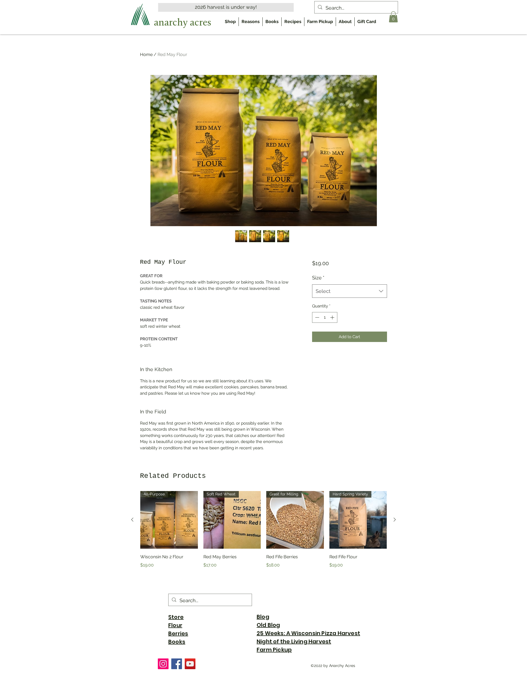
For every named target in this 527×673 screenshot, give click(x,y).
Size (318, 278)
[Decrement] (316, 317)
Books (176, 642)
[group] (263, 533)
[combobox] (349, 291)
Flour (175, 625)
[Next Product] (394, 519)
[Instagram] (163, 663)
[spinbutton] (324, 317)
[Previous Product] (132, 519)
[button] (393, 17)
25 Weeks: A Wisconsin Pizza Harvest (308, 633)
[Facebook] (176, 663)
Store (176, 617)
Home (146, 54)
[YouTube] (190, 663)
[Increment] (333, 317)
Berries (178, 633)
